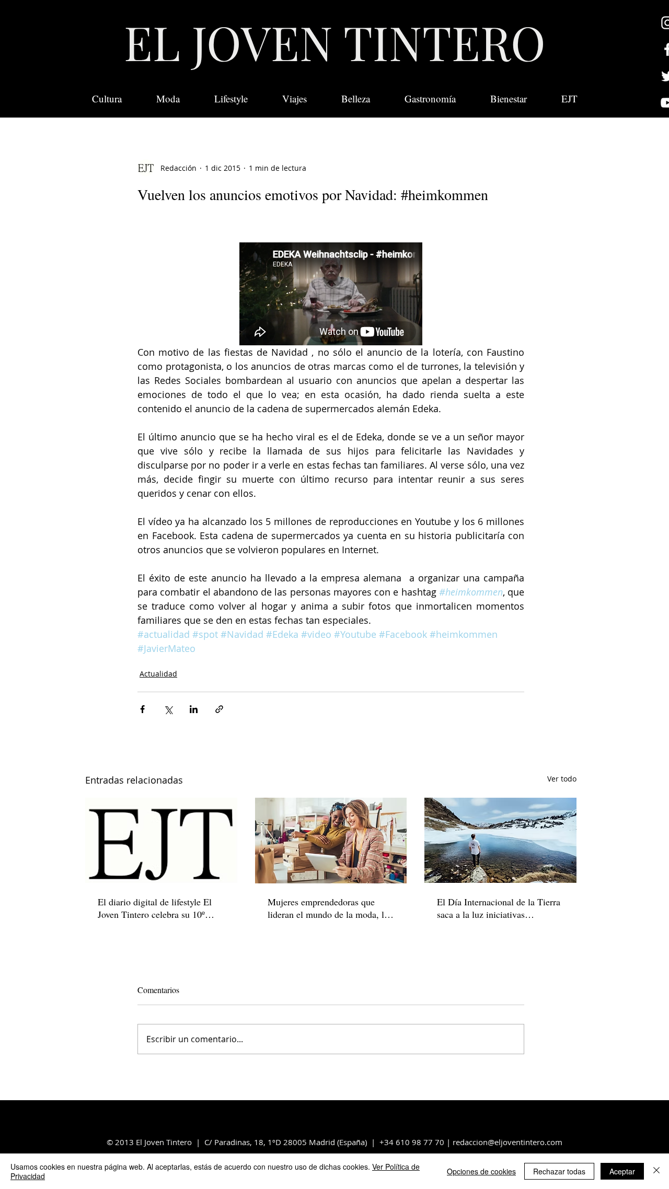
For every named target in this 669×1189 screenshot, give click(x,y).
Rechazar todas (559, 1171)
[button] (569, 99)
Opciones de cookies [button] (481, 1171)
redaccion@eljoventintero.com (507, 1142)
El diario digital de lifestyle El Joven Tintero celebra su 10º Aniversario (155, 907)
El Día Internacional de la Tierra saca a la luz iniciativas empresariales (498, 907)
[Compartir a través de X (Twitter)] (168, 709)
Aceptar (622, 1171)
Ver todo (561, 779)
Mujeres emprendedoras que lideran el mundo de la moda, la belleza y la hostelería (328, 907)
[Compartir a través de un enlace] (219, 709)
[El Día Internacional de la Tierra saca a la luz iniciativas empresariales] (500, 840)
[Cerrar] (656, 1171)
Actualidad (158, 674)
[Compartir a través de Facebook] (142, 709)
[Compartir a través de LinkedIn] (194, 709)
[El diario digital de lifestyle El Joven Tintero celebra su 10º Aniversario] (161, 840)
